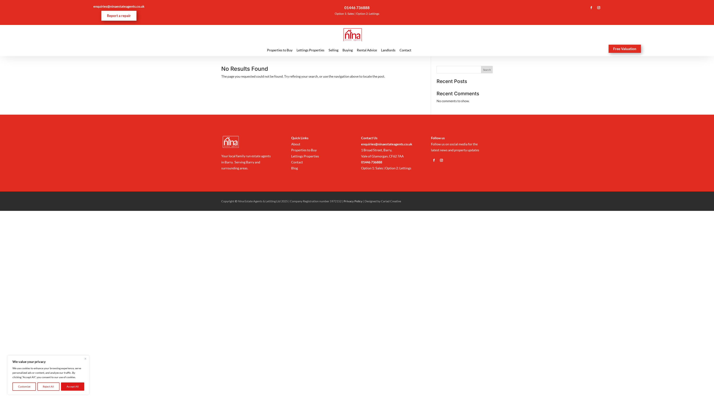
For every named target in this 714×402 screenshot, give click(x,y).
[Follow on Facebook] (591, 8)
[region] (48, 375)
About (296, 144)
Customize (24, 386)
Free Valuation (624, 49)
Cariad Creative (391, 201)
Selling (333, 50)
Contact (405, 50)
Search (487, 69)
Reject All (48, 386)
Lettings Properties (310, 50)
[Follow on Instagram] (599, 8)
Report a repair (119, 15)
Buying (347, 50)
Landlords (388, 50)
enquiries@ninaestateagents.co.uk (118, 6)
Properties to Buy (279, 50)
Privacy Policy (353, 201)
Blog (294, 168)
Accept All (73, 386)
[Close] (85, 358)
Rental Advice (367, 50)
